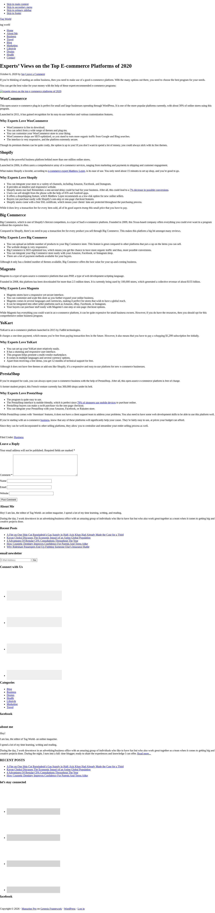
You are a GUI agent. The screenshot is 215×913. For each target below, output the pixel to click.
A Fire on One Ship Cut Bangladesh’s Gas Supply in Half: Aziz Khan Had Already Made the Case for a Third (65, 534)
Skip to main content (18, 4)
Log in (81, 908)
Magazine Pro (29, 908)
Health (10, 698)
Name (3, 480)
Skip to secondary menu (19, 7)
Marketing (12, 704)
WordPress (69, 908)
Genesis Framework (51, 908)
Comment (6, 475)
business (44, 420)
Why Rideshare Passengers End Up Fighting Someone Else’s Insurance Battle (48, 546)
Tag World (5, 19)
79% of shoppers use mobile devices (96, 402)
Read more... (144, 753)
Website (4, 493)
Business (19, 437)
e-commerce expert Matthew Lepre (66, 171)
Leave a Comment (35, 74)
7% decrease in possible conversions (149, 190)
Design (10, 695)
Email (3, 487)
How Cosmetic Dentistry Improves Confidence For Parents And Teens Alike (47, 543)
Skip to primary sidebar (19, 10)
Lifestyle (11, 701)
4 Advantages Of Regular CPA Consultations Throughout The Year (42, 540)
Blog (9, 689)
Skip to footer (14, 13)
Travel (10, 707)
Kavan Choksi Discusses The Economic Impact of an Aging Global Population (49, 537)
